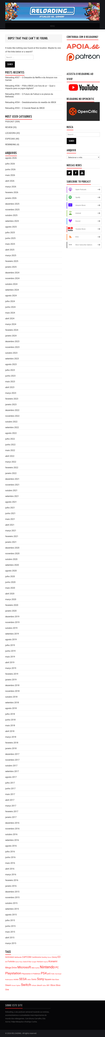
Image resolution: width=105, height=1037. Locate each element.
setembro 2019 (12, 634)
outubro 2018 (11, 697)
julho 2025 (10, 232)
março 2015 (10, 943)
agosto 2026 (11, 158)
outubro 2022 (11, 421)
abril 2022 (9, 456)
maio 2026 (10, 175)
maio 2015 (10, 932)
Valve (44, 985)
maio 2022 (10, 450)
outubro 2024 (11, 284)
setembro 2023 (12, 358)
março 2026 (10, 186)
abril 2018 (9, 731)
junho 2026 (10, 169)
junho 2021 (10, 513)
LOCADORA (10, 133)
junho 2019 (10, 651)
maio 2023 (10, 381)
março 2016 (10, 874)
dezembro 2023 (12, 341)
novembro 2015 (12, 897)
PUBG (53, 974)
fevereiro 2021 (11, 536)
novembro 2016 (12, 828)
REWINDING (10, 144)
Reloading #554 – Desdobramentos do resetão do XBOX (30, 102)
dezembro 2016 (12, 823)
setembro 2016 (12, 840)
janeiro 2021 (11, 542)
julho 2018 (10, 714)
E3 (59, 956)
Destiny (44, 957)
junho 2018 (10, 720)
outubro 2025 (11, 215)
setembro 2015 (12, 909)
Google (34, 962)
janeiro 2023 (11, 404)
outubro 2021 (11, 490)
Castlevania (36, 957)
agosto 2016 (11, 846)
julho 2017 (10, 783)
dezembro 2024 (12, 272)
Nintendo (47, 967)
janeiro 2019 (11, 679)
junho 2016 (10, 857)
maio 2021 (10, 519)
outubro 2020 (11, 559)
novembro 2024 (12, 278)
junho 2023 (10, 376)
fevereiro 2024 (11, 330)
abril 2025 (9, 250)
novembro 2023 (12, 347)
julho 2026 (10, 164)
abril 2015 (9, 937)
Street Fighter (16, 985)
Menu (52, 26)
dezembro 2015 (12, 892)
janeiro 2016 (11, 886)
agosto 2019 (11, 639)
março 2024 (10, 324)
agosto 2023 (11, 364)
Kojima (46, 962)
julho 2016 (10, 851)
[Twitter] (69, 172)
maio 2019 (10, 656)
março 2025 (10, 255)
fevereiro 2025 (11, 261)
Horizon (40, 962)
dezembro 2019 (12, 616)
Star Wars (55, 979)
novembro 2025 (12, 209)
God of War (27, 962)
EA (6, 962)
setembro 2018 (12, 702)
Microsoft (24, 967)
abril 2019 (9, 662)
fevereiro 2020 (11, 605)
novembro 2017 (12, 760)
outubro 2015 (11, 903)
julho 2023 (10, 370)
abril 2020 (9, 593)
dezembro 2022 (12, 410)
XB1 (48, 985)
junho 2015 (10, 926)
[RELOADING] (52, 11)
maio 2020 (10, 588)
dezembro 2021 (12, 479)
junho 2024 (10, 307)
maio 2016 (10, 863)
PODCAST (9, 121)
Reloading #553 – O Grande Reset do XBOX (25, 108)
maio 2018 (10, 725)
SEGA (23, 979)
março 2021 (10, 530)
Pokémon (36, 974)
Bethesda (18, 957)
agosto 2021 (11, 502)
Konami (53, 961)
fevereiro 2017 (11, 811)
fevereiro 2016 (11, 880)
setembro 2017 (12, 771)
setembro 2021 (12, 496)
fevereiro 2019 (11, 674)
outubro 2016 (11, 834)
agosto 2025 (11, 227)
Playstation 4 (27, 974)
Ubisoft (39, 985)
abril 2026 (9, 181)
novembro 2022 (12, 416)
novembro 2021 (12, 485)
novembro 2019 (12, 622)
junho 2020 (10, 582)
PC (57, 967)
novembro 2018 (12, 691)
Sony (40, 979)
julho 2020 (10, 576)
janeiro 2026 (11, 198)
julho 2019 (10, 645)
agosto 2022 (11, 433)
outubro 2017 (11, 765)
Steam (8, 985)
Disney (54, 957)
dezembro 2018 (12, 685)
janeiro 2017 (11, 817)
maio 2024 (10, 313)
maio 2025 (10, 244)
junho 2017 (10, 788)
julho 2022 (10, 439)
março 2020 (10, 599)
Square (48, 979)
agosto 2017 (11, 777)
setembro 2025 (12, 221)
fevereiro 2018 (11, 742)
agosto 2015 (11, 914)
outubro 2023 (11, 353)
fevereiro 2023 (11, 399)
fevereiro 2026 (11, 192)
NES (33, 968)
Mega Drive (11, 967)
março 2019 (10, 668)
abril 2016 (9, 869)
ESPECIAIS (10, 139)
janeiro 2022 (11, 473)
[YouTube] (82, 172)
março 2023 (10, 393)
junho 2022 (10, 444)
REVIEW (8, 127)
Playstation (13, 973)
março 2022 (10, 462)
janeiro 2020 (11, 611)
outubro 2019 (11, 628)
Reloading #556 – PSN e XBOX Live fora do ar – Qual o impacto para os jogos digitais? (30, 87)
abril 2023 (9, 387)
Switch (26, 985)
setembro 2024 (12, 290)
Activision (9, 957)
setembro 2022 (12, 427)
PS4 (44, 973)
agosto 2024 (11, 295)
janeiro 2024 (11, 335)
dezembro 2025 (12, 204)
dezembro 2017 (12, 754)
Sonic (33, 979)
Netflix (37, 968)
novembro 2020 (12, 553)
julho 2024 (10, 301)
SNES (29, 979)
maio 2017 (10, 794)
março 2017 (10, 806)
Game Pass (19, 962)
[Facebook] (75, 172)
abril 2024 (9, 318)
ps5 (48, 973)
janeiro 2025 (11, 267)
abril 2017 (9, 800)
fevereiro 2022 (11, 467)
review (16, 979)
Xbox (52, 985)
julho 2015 (10, 920)
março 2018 (10, 737)
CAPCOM (26, 957)
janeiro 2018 (11, 748)
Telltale (34, 985)
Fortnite (11, 961)
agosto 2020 (11, 571)
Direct (49, 957)
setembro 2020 (12, 565)
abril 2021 (9, 525)
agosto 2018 (11, 708)
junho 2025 (10, 238)
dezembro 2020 (12, 548)
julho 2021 (10, 507)
